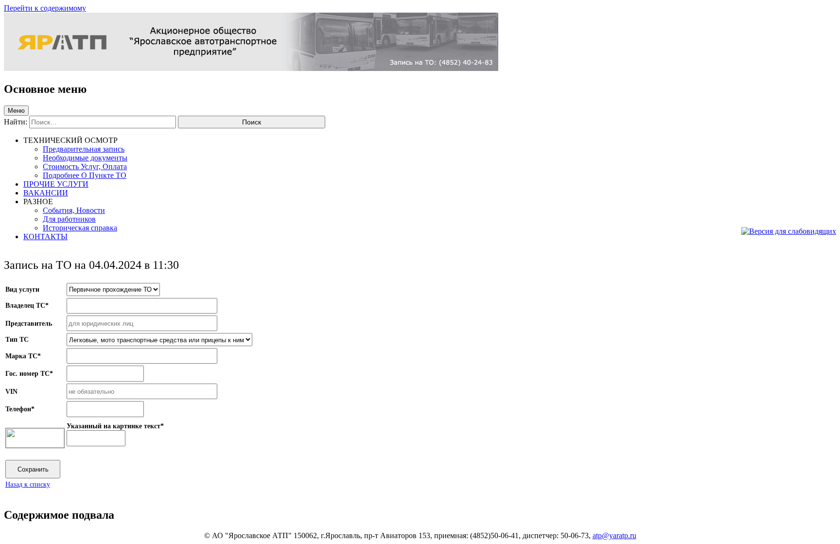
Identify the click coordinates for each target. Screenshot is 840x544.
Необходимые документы (85, 158)
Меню (16, 110)
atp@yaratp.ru (614, 535)
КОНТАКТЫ (45, 236)
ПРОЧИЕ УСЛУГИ (55, 184)
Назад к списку (27, 484)
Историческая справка (80, 228)
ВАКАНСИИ (45, 193)
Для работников (69, 219)
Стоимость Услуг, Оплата (85, 166)
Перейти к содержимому (45, 8)
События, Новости (74, 210)
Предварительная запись (83, 149)
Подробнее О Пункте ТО (84, 175)
